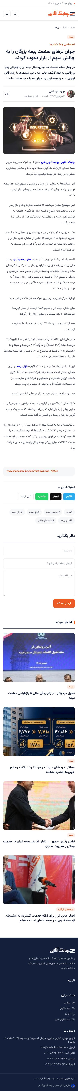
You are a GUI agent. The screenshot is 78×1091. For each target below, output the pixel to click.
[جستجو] (15, 13)
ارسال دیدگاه (64, 603)
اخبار (65, 27)
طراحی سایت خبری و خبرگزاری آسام (54, 1085)
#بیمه (69, 512)
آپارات (67, 1014)
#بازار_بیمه (17, 512)
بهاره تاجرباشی (57, 92)
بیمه (71, 37)
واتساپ (42, 496)
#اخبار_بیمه (66, 520)
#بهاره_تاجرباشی (46, 520)
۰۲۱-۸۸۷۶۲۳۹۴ (53, 1053)
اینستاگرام (65, 1008)
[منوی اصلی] (7, 13)
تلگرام (69, 496)
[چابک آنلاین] (61, 14)
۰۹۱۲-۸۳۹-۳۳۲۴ (56, 1059)
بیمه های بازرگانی (65, 909)
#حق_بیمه (34, 512)
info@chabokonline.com (54, 1048)
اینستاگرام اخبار (62, 1020)
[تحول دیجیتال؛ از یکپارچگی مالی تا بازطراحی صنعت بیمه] (39, 657)
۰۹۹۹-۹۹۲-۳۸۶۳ (54, 1064)
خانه (73, 27)
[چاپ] (6, 94)
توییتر (56, 496)
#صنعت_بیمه (53, 512)
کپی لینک (25, 496)
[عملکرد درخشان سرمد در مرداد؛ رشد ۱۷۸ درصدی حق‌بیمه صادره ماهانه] (39, 731)
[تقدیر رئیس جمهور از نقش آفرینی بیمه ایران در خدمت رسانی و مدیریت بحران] (39, 805)
